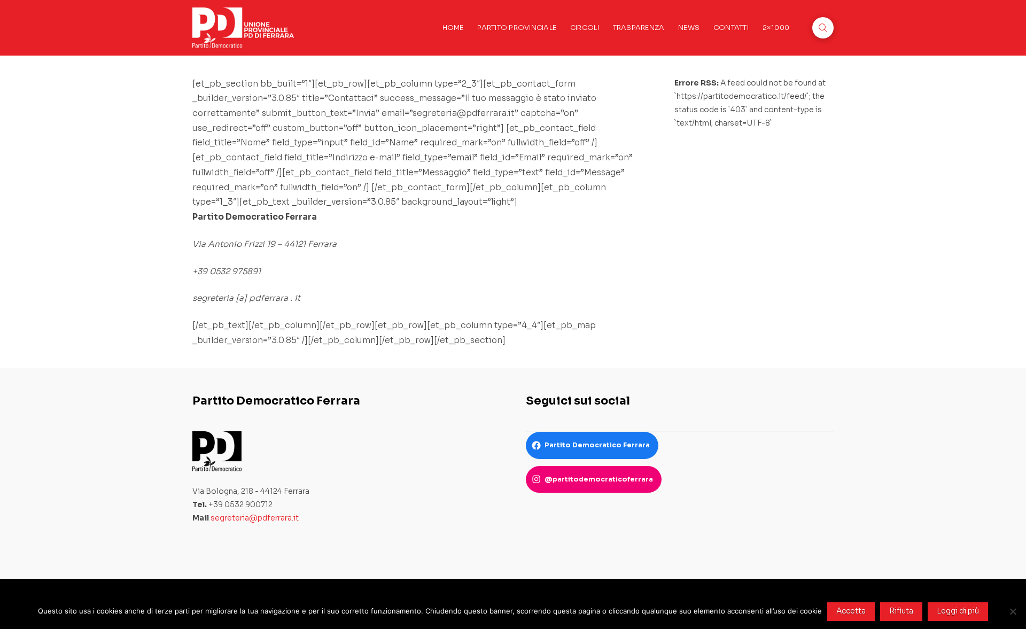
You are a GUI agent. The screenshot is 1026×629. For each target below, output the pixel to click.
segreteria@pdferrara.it (255, 518)
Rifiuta (901, 611)
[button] (823, 27)
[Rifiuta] (1012, 611)
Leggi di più (958, 611)
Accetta (851, 611)
